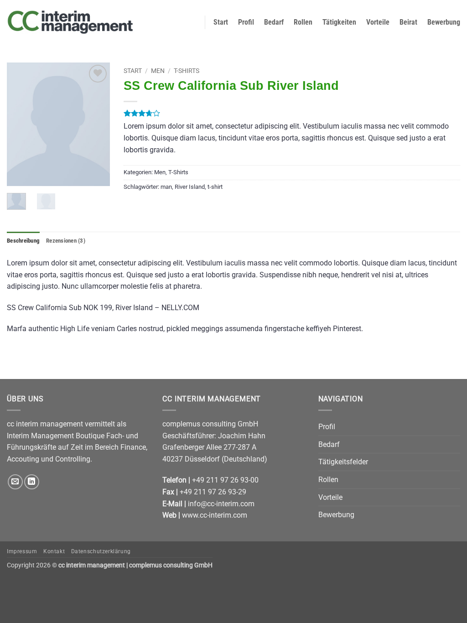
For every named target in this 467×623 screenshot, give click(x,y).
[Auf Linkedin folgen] (31, 481)
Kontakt (54, 551)
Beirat (408, 22)
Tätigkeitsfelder (343, 461)
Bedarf (274, 22)
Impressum (22, 551)
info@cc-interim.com (221, 503)
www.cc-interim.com (214, 515)
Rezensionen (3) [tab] (65, 240)
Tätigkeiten (339, 22)
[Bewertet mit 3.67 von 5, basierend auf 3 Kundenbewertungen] (292, 113)
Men (158, 70)
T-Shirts (186, 70)
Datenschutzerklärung (101, 551)
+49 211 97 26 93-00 (225, 480)
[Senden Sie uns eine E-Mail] (15, 481)
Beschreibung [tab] (23, 240)
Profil (246, 22)
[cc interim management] (70, 22)
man (166, 186)
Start (220, 22)
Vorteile (377, 22)
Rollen (303, 22)
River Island (190, 186)
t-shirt (215, 186)
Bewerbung (443, 22)
